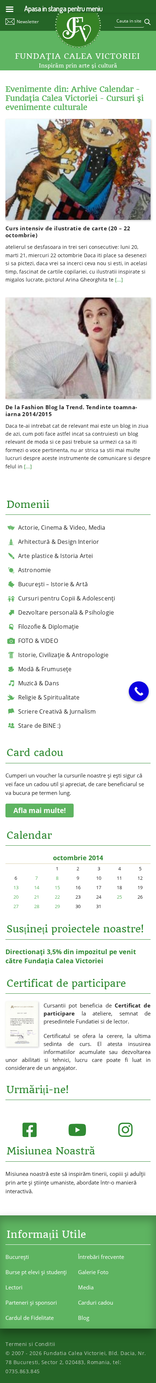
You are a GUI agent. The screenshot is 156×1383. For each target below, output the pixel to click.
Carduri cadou (95, 1302)
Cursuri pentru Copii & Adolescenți (66, 598)
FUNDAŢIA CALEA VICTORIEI (77, 56)
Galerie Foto (93, 1272)
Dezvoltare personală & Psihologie (66, 612)
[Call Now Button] (139, 691)
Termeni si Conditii (30, 1344)
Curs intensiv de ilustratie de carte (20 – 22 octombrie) (68, 232)
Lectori (13, 1287)
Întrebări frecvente (101, 1256)
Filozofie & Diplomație (48, 627)
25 (119, 897)
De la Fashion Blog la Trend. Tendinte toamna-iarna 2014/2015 (71, 410)
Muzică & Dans (38, 683)
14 (36, 887)
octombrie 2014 (78, 857)
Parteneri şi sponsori (31, 1302)
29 (57, 906)
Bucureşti (17, 1256)
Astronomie (34, 570)
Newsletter (28, 22)
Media (86, 1287)
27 (16, 906)
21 (36, 897)
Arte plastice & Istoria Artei (55, 556)
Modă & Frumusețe (45, 669)
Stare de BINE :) (39, 726)
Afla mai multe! (39, 810)
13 (16, 887)
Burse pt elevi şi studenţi (36, 1272)
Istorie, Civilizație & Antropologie (63, 655)
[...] (119, 279)
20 (16, 897)
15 (57, 887)
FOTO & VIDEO (38, 641)
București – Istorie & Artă (53, 584)
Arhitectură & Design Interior (58, 542)
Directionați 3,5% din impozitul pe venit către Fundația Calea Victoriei (70, 956)
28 (36, 906)
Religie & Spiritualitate (49, 697)
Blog (83, 1317)
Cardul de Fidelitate (29, 1317)
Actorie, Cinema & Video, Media (62, 528)
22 (57, 897)
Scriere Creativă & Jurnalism (57, 711)
